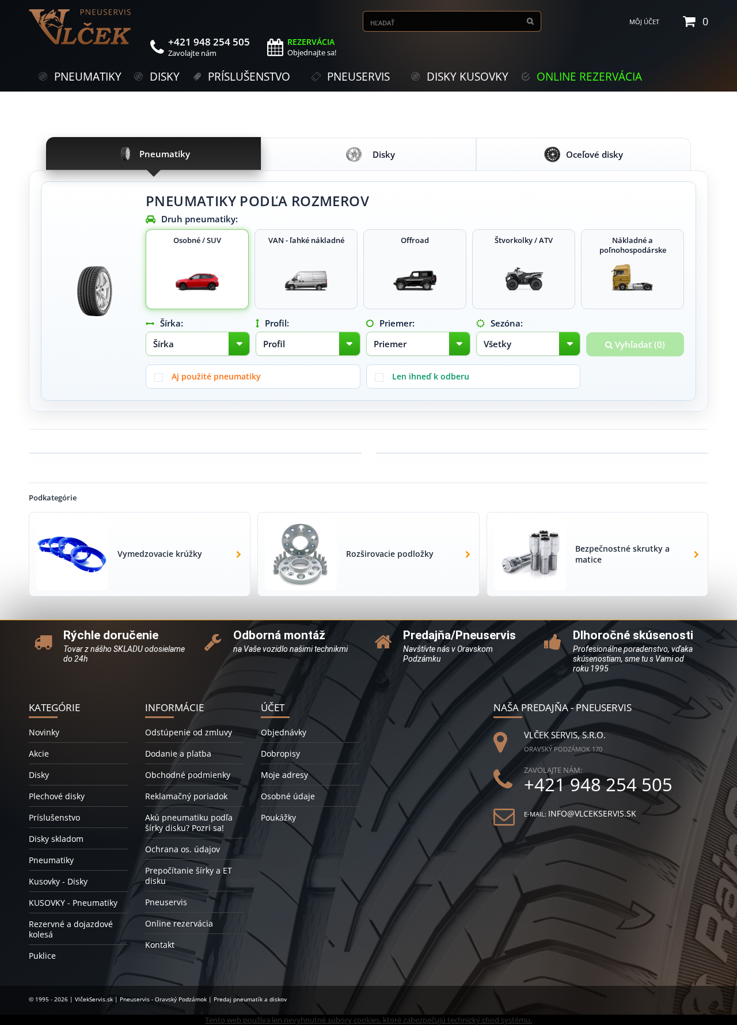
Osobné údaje (288, 796)
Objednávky (283, 732)
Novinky (44, 732)
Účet (272, 707)
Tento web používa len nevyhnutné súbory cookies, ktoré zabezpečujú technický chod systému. (368, 1020)
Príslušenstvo (54, 817)
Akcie (39, 753)
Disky (39, 774)
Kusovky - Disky (58, 881)
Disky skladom (56, 838)
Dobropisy (280, 753)
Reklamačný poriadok (186, 796)
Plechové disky (57, 796)
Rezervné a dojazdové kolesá (71, 929)
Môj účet (644, 21)
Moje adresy (284, 774)
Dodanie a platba (178, 753)
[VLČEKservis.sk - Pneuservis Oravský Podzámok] (80, 26)
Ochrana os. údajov (182, 849)
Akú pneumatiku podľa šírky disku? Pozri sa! (189, 822)
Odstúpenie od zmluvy (188, 732)
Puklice (42, 955)
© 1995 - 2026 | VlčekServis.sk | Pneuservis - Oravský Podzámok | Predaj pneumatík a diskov (158, 999)
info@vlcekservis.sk (592, 813)
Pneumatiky (51, 860)
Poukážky (278, 817)
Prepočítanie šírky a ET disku (188, 875)
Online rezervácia (179, 923)
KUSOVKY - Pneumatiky (73, 902)
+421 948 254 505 (598, 785)
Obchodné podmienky (187, 774)
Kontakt (159, 944)
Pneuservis (166, 902)
